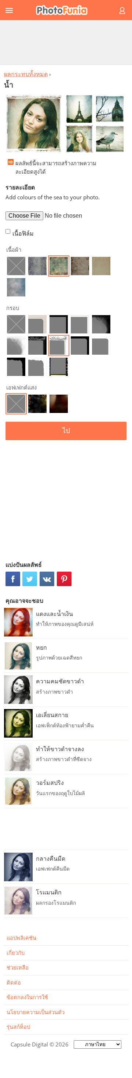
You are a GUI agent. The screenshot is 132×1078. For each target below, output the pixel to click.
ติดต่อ (14, 982)
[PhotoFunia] (64, 10)
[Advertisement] (66, 42)
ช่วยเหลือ (18, 967)
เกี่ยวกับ (16, 952)
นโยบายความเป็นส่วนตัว (36, 1012)
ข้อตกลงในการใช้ (27, 997)
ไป (66, 431)
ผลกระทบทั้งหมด (26, 74)
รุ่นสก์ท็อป (18, 1026)
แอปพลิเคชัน (21, 937)
